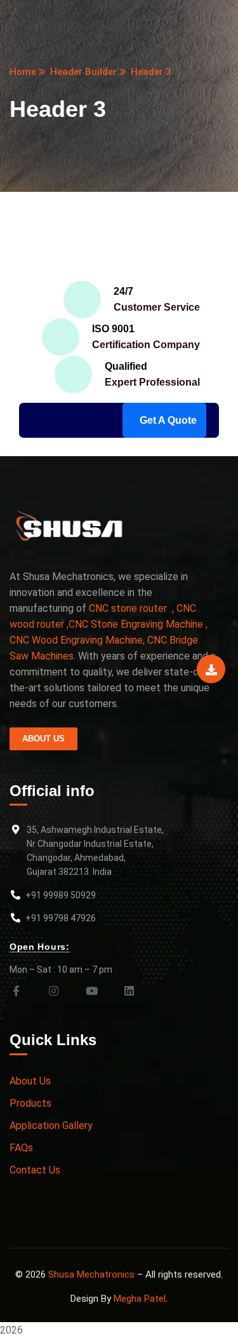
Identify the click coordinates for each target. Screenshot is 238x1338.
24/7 (123, 291)
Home (23, 72)
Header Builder (83, 72)
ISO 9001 (113, 328)
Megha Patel (140, 1298)
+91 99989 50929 (60, 895)
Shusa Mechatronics (91, 1274)
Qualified (126, 366)
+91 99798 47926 (60, 918)
